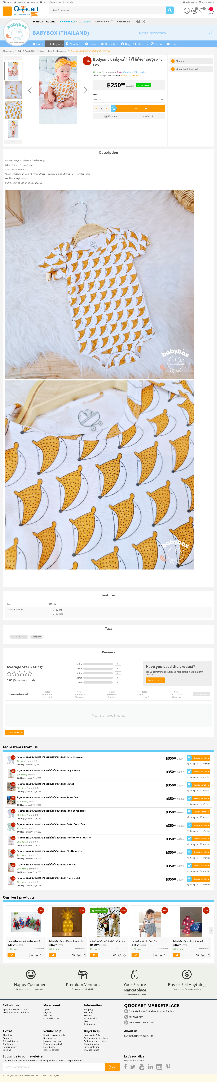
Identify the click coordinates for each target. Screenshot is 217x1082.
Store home (8, 51)
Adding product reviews (95, 1041)
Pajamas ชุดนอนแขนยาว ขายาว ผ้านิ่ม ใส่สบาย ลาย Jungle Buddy (48, 770)
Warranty (88, 1012)
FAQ (86, 1021)
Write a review (140, 72)
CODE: (95, 75)
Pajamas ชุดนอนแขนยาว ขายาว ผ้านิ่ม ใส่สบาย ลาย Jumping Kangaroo (51, 810)
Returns (88, 1015)
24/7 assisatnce (91, 1049)
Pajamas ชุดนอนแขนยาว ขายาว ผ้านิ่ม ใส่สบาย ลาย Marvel (45, 783)
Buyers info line (91, 1047)
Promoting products (53, 1044)
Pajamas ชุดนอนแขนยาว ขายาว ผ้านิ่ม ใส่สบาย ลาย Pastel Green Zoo (51, 824)
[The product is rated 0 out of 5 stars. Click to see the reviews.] (111, 72)
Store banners (50, 1047)
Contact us (8, 1038)
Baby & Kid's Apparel (57, 51)
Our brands (8, 1044)
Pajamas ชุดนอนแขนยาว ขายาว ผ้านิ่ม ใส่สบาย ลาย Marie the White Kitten (54, 837)
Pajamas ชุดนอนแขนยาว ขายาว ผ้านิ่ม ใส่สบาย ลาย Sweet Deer (48, 797)
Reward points (10, 1047)
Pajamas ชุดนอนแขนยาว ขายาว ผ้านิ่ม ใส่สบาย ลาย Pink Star (46, 864)
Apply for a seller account (15, 1009)
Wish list (47, 1015)
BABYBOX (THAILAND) (60, 32)
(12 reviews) (85, 21)
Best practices (50, 1038)
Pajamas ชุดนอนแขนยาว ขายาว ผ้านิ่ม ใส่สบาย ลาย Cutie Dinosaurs (50, 757)
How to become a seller (54, 1035)
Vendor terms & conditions (16, 1012)
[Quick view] (32, 955)
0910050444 (123, 21)
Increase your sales (52, 1041)
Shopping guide (91, 1044)
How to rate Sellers (93, 1035)
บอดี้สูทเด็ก (37, 637)
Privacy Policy (90, 1018)
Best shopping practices (96, 1038)
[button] (129, 99)
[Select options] (11, 955)
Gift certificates (10, 1041)
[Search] (170, 10)
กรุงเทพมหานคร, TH (104, 21)
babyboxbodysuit (19, 637)
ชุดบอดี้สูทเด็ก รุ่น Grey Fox (144, 941)
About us (7, 1035)
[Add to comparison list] (37, 955)
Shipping (88, 1009)
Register (47, 1012)
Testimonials (90, 1024)
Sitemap (7, 1049)
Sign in (46, 1009)
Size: (95, 94)
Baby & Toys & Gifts (26, 51)
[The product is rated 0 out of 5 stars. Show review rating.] (33, 761)
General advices (51, 1049)
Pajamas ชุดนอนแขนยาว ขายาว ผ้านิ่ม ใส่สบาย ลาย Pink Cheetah (48, 878)
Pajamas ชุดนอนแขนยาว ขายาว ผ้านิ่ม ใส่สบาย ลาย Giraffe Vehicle (50, 851)
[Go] (112, 1067)
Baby (41, 51)
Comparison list (51, 1018)
